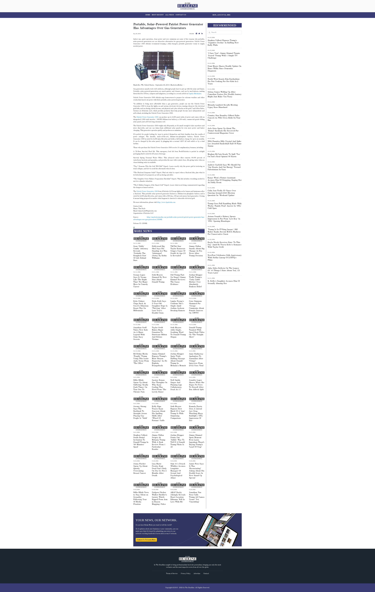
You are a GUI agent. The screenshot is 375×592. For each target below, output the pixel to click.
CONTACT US (181, 15)
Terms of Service (172, 573)
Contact (206, 573)
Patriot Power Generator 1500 (147, 117)
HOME (147, 15)
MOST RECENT (158, 15)
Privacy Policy (185, 573)
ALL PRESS (169, 15)
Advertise (197, 573)
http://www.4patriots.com (166, 202)
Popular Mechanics (194, 93)
